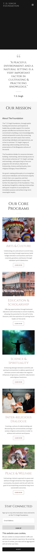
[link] (13, 6)
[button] (33, 5)
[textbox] (18, 520)
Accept (18, 549)
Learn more (18, 265)
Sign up (18, 528)
